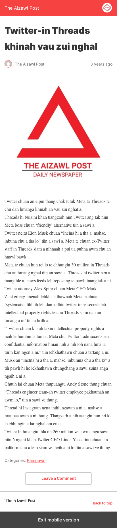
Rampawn (36, 460)
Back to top (102, 503)
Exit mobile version (58, 520)
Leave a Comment (58, 478)
